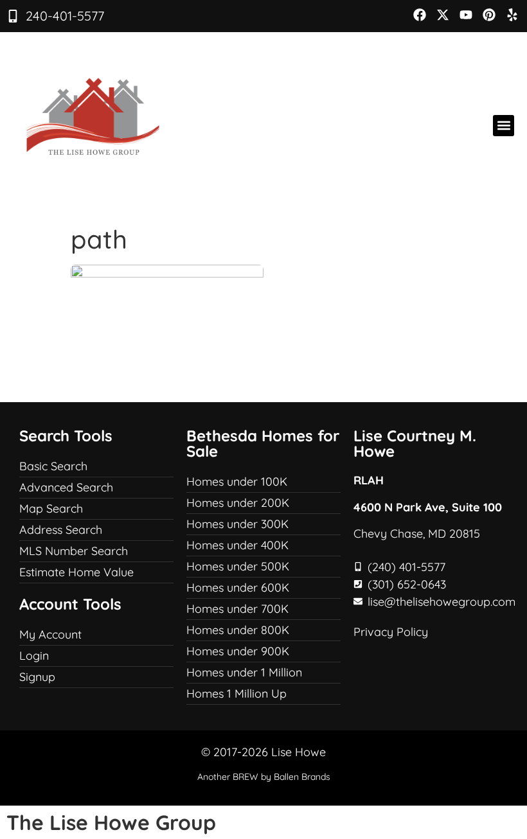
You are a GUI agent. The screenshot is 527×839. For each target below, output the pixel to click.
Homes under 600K (237, 587)
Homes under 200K (237, 502)
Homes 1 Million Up (236, 693)
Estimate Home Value (76, 572)
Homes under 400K (237, 545)
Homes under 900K (237, 651)
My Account (50, 634)
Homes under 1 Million (244, 672)
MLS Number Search (73, 550)
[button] (503, 125)
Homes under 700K (237, 608)
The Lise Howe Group (111, 822)
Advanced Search (66, 487)
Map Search (51, 508)
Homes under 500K (237, 566)
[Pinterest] (489, 14)
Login (34, 655)
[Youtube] (466, 14)
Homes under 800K (237, 630)
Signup (37, 676)
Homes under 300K (237, 524)
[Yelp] (512, 14)
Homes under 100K (236, 481)
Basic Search (53, 466)
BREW (245, 776)
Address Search (60, 529)
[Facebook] (419, 14)
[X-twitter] (442, 14)
